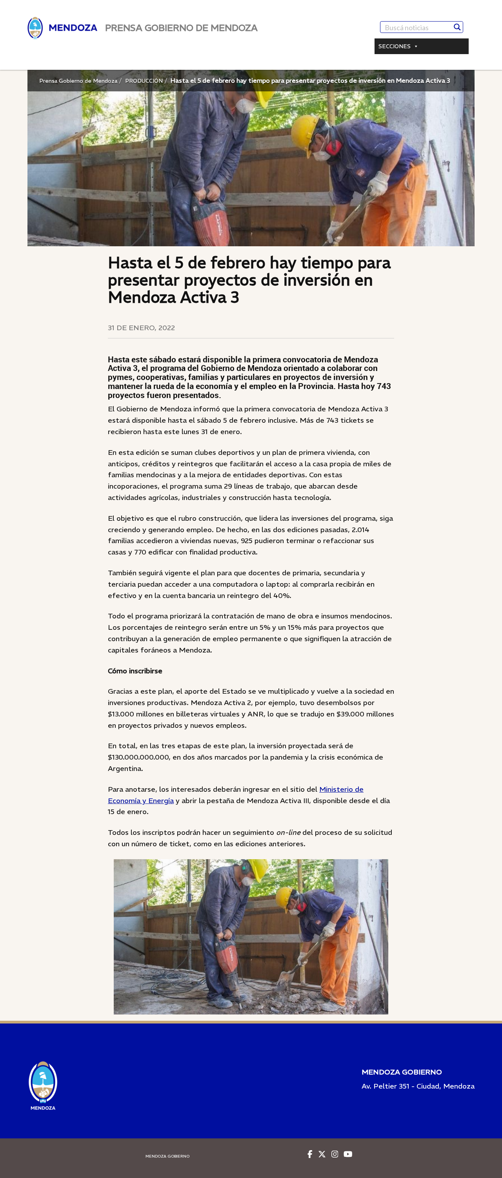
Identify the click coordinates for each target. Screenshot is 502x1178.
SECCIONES (394, 46)
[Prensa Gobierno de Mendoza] (62, 28)
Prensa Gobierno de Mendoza (78, 80)
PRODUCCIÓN (144, 80)
